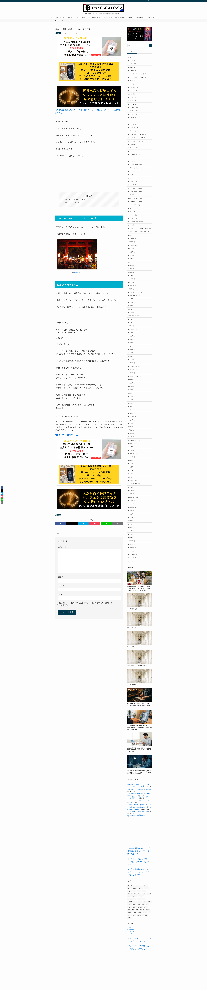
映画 (129, 909)
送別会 (145, 912)
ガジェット (133, 127)
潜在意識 (132, 416)
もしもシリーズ (134, 97)
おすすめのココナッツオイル (137, 77)
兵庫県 (132, 262)
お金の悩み (133, 87)
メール (61, 586)
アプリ (139, 891)
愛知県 (132, 383)
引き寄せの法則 (134, 366)
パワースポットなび (135, 201)
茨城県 (132, 487)
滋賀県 (132, 413)
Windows (132, 70)
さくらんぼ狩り (134, 90)
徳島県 (132, 373)
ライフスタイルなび (136, 221)
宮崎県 (132, 322)
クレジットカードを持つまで (137, 134)
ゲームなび (133, 147)
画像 (131, 433)
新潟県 (132, 389)
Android (130, 885)
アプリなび (133, 107)
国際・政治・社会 (134, 295)
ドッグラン (133, 181)
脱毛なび (132, 480)
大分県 (132, 302)
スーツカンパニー (132, 896)
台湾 (147, 904)
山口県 (132, 336)
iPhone (132, 67)
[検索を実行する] (150, 45)
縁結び (148, 909)
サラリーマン (137, 893)
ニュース (132, 184)
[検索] (151, 1)
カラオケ (132, 124)
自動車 (134, 912)
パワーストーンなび (135, 198)
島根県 (132, 356)
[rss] (149, 1)
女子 (131, 312)
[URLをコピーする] (117, 523)
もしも (134, 888)
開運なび (58, 33)
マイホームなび (134, 215)
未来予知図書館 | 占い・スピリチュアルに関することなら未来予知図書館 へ (139, 872)
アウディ (146, 888)
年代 (131, 359)
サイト (60, 594)
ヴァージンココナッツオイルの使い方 (140, 228)
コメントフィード (131, 931)
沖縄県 (132, 406)
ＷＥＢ (132, 561)
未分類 (132, 393)
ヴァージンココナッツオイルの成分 (139, 231)
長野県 (132, 517)
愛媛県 (132, 379)
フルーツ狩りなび (134, 205)
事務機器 (132, 238)
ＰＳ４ (129, 917)
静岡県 (132, 527)
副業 (131, 265)
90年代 (132, 60)
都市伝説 (132, 504)
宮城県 (132, 319)
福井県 (132, 457)
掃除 (131, 386)
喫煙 (131, 289)
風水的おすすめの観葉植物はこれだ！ (137, 815)
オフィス (132, 121)
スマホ (144, 893)
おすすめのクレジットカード (137, 74)
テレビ (132, 174)
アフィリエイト (131, 891)
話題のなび (133, 497)
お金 (131, 84)
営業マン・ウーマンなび (136, 292)
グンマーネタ (134, 144)
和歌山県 (132, 285)
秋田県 (132, 467)
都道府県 (132, 507)
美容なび (132, 473)
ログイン (129, 927)
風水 (134, 915)
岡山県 (132, 349)
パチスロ (132, 194)
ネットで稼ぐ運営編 (135, 191)
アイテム (132, 100)
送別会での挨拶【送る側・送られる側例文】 (138, 811)
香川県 (132, 537)
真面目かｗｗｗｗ (134, 440)
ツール (132, 171)
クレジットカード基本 (136, 141)
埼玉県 (132, 299)
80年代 (132, 57)
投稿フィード (130, 929)
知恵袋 (132, 443)
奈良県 (132, 309)
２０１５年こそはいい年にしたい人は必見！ (79, 199)
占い (131, 282)
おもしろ (146, 885)
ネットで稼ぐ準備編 (135, 188)
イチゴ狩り (133, 114)
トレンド (132, 178)
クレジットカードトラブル (137, 137)
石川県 (132, 446)
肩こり (132, 477)
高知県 (132, 541)
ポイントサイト (134, 211)
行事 (131, 494)
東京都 (132, 399)
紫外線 (132, 470)
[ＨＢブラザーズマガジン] (103, 8)
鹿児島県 (132, 547)
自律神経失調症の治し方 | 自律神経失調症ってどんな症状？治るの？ (138, 851)
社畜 (131, 450)
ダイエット (133, 168)
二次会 (129, 904)
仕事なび (132, 245)
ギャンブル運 (133, 131)
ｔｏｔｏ (132, 557)
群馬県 (129, 912)
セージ (132, 161)
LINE (135, 885)
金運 (131, 510)
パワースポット (141, 899)
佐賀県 (132, 252)
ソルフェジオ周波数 (135, 164)
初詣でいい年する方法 (72, 202)
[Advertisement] (89, 174)
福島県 (132, 463)
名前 (60, 577)
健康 (131, 258)
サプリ (132, 151)
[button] (60, 523)
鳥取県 (132, 544)
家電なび (132, 329)
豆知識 (132, 500)
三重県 (132, 235)
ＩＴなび (132, 551)
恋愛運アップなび (135, 376)
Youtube (140, 885)
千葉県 (132, 278)
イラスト (132, 117)
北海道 (132, 275)
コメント (62, 547)
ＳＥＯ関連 (133, 554)
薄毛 (131, 490)
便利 (131, 255)
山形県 (132, 339)
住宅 (131, 248)
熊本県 (132, 420)
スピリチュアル (134, 154)
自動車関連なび (134, 483)
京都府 (132, 241)
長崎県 (132, 514)
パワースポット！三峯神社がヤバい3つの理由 (139, 789)
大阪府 (132, 305)
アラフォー (133, 110)
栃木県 (132, 403)
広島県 (132, 362)
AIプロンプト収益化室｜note (67, 435)
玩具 (131, 430)
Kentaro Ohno (78, 272)
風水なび (133, 530)
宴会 (131, 325)
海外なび (132, 410)
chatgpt (132, 63)
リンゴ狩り (133, 225)
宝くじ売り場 (134, 315)
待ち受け (132, 369)
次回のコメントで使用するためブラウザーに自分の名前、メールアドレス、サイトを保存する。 (89, 604)
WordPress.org (131, 933)
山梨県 (132, 342)
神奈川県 (132, 453)
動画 (131, 272)
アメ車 (144, 891)
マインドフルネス (134, 218)
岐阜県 (132, 346)
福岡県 (132, 460)
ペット (132, 208)
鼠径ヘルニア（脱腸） (142, 915)
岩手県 (132, 352)
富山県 (132, 332)
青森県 (132, 524)
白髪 (131, 436)
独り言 (132, 426)
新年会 (146, 907)
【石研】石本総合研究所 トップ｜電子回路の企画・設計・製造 (139, 862)
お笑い (132, 80)
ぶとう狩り (133, 94)
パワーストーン (131, 899)
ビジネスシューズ (132, 901)
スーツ (132, 157)
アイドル (132, 104)
